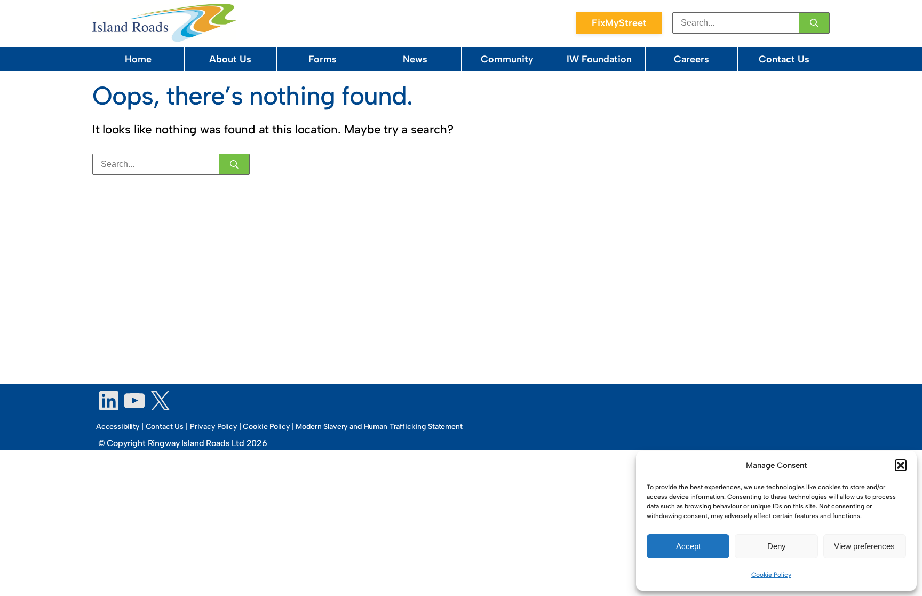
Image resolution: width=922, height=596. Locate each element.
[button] (900, 465)
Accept (688, 546)
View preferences (864, 546)
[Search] (814, 23)
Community (507, 59)
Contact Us (784, 59)
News (415, 59)
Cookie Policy (771, 574)
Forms (322, 59)
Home (138, 59)
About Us (230, 59)
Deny (776, 546)
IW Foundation (599, 59)
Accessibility (117, 426)
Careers (691, 59)
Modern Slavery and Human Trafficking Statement (379, 426)
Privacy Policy (213, 426)
